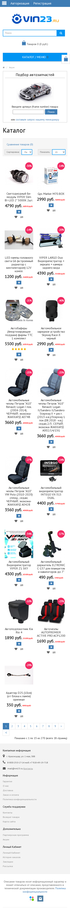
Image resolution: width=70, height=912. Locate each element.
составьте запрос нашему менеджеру (37, 119)
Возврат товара (11, 817)
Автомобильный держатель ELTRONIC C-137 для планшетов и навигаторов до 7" (51, 566)
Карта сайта (9, 821)
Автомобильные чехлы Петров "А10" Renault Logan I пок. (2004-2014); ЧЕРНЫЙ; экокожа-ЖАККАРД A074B (19, 408)
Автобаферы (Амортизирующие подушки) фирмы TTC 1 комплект (19, 333)
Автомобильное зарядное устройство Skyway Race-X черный (51, 333)
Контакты (28, 768)
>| (6, 732)
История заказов (12, 857)
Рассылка (8, 866)
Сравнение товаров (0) (20, 144)
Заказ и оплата (11, 794)
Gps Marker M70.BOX (51, 193)
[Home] (4, 67)
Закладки (8, 861)
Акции (12, 67)
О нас (6, 785)
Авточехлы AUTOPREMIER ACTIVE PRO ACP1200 (51, 632)
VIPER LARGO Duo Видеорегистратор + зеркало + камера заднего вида (51, 262)
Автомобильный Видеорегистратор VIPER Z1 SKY (19, 565)
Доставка (8, 790)
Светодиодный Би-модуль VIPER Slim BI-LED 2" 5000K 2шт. (19, 197)
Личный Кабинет (11, 852)
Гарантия (7, 781)
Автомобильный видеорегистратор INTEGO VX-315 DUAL (51, 492)
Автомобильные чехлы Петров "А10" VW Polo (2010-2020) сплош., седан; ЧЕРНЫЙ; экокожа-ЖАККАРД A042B (19, 496)
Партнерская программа (16, 835)
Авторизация (19, 3)
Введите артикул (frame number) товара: (35, 106)
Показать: (45, 152)
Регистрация (42, 3)
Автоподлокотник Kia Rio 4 (19, 630)
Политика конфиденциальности (20, 799)
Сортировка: (13, 152)
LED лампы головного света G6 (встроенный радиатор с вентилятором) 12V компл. (19, 264)
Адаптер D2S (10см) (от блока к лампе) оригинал (19, 696)
